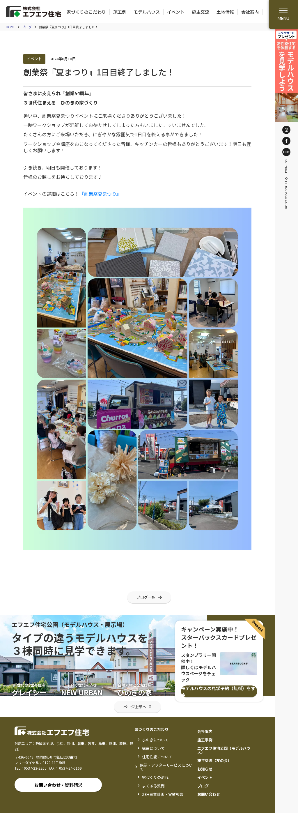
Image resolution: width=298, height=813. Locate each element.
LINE (286, 152)
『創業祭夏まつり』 (100, 193)
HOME (10, 27)
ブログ (27, 27)
